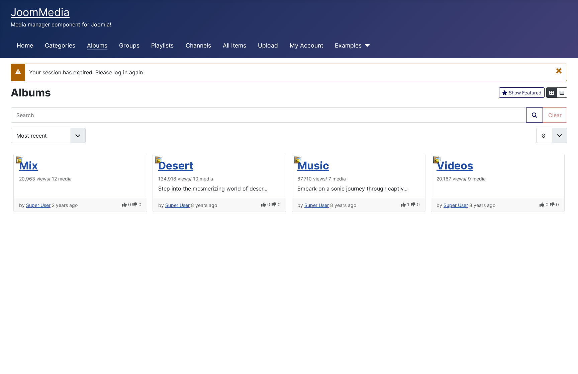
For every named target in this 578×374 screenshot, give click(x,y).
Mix (28, 165)
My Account (306, 45)
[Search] (534, 115)
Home (25, 45)
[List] (562, 92)
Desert (175, 165)
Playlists (162, 45)
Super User (38, 205)
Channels (198, 45)
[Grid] (551, 92)
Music (313, 165)
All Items (234, 45)
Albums (97, 45)
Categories (60, 45)
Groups (129, 45)
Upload (268, 45)
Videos (455, 165)
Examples (348, 45)
